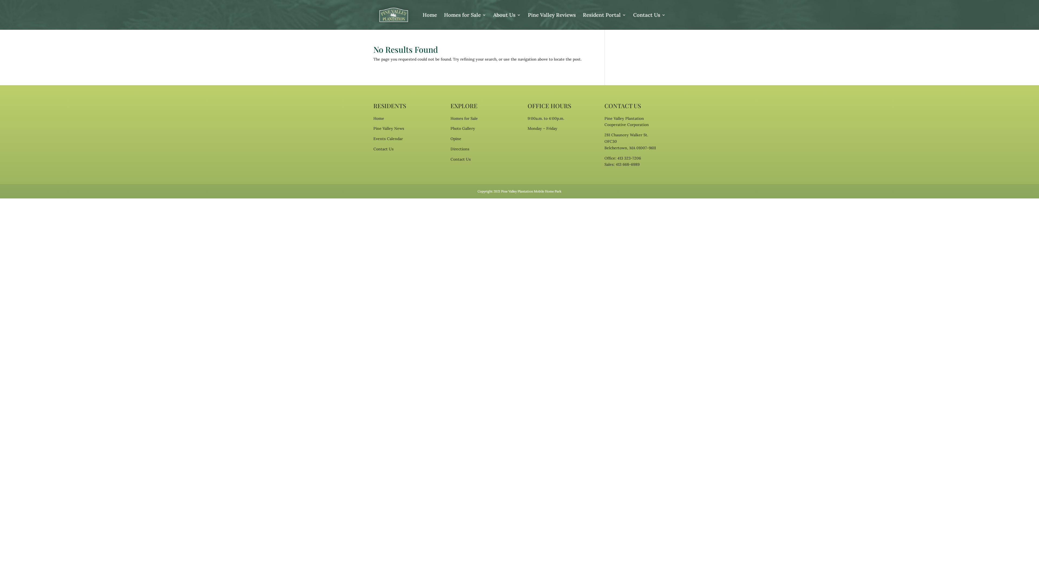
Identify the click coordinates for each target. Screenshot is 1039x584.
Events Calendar (388, 138)
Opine (456, 138)
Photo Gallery (463, 128)
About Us (504, 15)
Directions (460, 149)
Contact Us (646, 15)
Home (430, 15)
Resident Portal (602, 15)
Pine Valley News (388, 128)
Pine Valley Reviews (552, 15)
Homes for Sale (462, 15)
